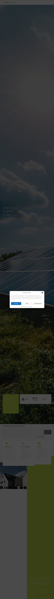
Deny (27, 303)
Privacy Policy (23, 306)
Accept (16, 303)
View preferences (38, 303)
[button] (42, 292)
